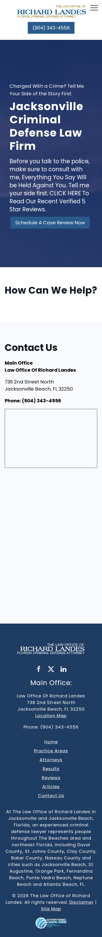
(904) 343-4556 (51, 28)
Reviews (51, 778)
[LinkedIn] (63, 669)
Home (51, 742)
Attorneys (51, 760)
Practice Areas (51, 751)
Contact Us (51, 796)
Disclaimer (81, 902)
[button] (94, 8)
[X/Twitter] (51, 669)
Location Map (51, 716)
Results (51, 769)
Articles (51, 787)
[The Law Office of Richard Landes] (51, 11)
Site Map (51, 909)
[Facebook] (38, 669)
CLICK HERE (65, 193)
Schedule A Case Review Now (50, 222)
